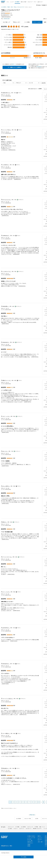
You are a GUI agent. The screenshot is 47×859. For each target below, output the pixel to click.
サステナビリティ (30, 843)
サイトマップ (40, 837)
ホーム (8, 1)
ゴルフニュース (30, 826)
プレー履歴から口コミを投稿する (14, 67)
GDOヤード (13, 64)
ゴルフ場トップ (6, 22)
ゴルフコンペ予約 (27, 818)
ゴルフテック (21, 828)
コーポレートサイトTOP (31, 837)
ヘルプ (39, 840)
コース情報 (27, 22)
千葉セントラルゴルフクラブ (10, 10)
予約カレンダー (16, 22)
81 (43, 802)
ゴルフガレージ (28, 828)
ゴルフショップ (11, 826)
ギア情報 (36, 826)
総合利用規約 (39, 66)
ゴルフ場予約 (18, 818)
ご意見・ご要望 (40, 841)
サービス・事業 (29, 840)
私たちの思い (29, 839)
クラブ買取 (17, 826)
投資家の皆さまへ (30, 841)
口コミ (37, 22)
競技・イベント (42, 826)
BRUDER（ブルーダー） (37, 828)
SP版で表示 (32, 814)
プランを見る (23, 856)
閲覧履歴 (44, 5)
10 (38, 802)
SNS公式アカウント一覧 (6, 845)
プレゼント (16, 828)
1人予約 (36, 818)
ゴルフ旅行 (10, 828)
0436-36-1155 (6, 18)
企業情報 (28, 844)
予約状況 (39, 5)
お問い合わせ (40, 839)
